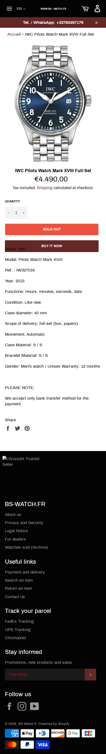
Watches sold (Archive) (26, 547)
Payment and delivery (25, 572)
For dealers (15, 539)
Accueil (14, 34)
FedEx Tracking (19, 621)
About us (13, 514)
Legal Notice (16, 530)
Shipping (45, 188)
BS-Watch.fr (27, 724)
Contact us (15, 596)
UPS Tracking (17, 629)
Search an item (19, 580)
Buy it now (51, 246)
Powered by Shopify (54, 724)
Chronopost (15, 637)
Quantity (12, 201)
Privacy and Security (24, 522)
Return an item (18, 588)
